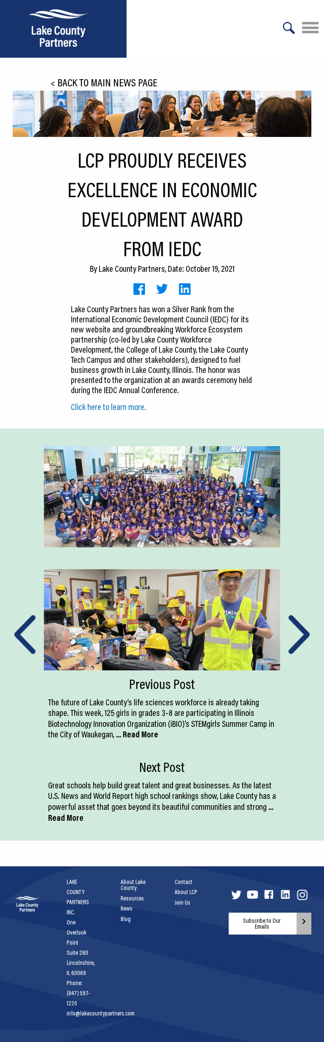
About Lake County (133, 885)
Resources (132, 898)
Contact (183, 882)
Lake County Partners (132, 268)
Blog (126, 919)
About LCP (186, 892)
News (126, 908)
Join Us (182, 902)
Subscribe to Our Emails (262, 923)
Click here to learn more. (108, 406)
